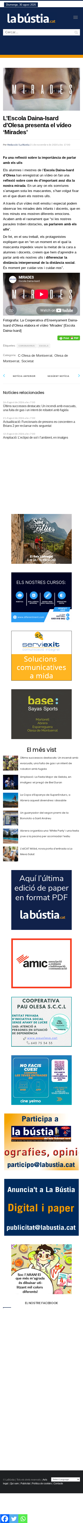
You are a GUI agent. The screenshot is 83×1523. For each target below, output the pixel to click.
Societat (27, 361)
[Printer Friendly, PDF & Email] (68, 338)
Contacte (58, 1483)
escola (44, 346)
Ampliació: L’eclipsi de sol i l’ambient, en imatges (35, 437)
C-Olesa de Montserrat (35, 355)
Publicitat (25, 1483)
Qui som (14, 1483)
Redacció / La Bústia (18, 144)
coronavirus (27, 346)
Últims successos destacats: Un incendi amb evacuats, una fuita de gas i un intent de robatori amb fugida (49, 763)
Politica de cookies (42, 1483)
